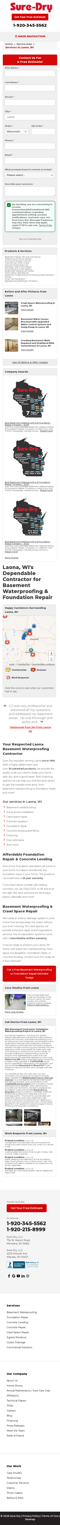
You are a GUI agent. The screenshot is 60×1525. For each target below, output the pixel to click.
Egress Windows (16, 1337)
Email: (9, 155)
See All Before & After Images (30, 362)
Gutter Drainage (16, 1342)
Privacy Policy (31, 1515)
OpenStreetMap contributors (43, 664)
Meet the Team (16, 1430)
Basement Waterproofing (22, 1312)
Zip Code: (37, 126)
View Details (27, 309)
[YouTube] (18, 1276)
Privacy (17, 228)
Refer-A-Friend (15, 1435)
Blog (9, 1415)
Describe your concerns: (19, 184)
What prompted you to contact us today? (28, 169)
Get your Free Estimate (30, 239)
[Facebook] (9, 1276)
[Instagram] (28, 1276)
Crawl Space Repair (18, 1332)
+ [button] (51, 653)
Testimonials (14, 1477)
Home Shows (14, 1385)
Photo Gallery (14, 1492)
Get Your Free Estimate (30, 17)
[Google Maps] (14, 1276)
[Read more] (46, 431)
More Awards (11, 558)
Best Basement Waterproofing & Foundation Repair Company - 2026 (27, 424)
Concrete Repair (16, 1327)
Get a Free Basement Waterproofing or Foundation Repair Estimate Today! (29, 973)
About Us (12, 1380)
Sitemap (30, 1519)
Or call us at (12, 1218)
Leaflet (11, 664)
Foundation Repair (17, 1317)
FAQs (10, 1405)
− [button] (51, 658)
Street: (9, 97)
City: (8, 111)
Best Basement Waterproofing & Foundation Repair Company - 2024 (27, 542)
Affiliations (13, 1395)
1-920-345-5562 (30, 25)
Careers (11, 1410)
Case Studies (14, 1472)
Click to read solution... (38, 1005)
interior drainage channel (29, 1078)
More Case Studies (14, 1012)
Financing (12, 1420)
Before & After (15, 1497)
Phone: (9, 140)
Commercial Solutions (19, 1347)
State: (9, 126)
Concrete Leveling (17, 1322)
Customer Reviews (18, 1482)
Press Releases (15, 1425)
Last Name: (12, 82)
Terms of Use (45, 225)
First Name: (12, 68)
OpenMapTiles (24, 664)
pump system (17, 1083)
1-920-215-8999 (26, 1229)
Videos (10, 1487)
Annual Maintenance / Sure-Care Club (28, 1390)
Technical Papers (16, 1400)
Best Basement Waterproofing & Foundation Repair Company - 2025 (27, 483)
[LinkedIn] (23, 1276)
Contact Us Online (15, 1202)
